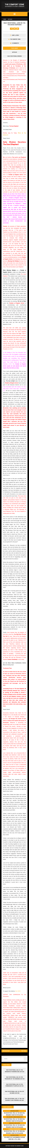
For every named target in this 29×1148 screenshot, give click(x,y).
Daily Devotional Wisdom (14, 56)
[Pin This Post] (17, 28)
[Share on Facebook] (11, 28)
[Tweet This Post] (14, 28)
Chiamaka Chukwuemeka (14, 1129)
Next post (23, 1051)
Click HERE (18, 991)
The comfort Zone (15, 39)
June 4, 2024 (15, 35)
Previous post (6, 1051)
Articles (14, 52)
